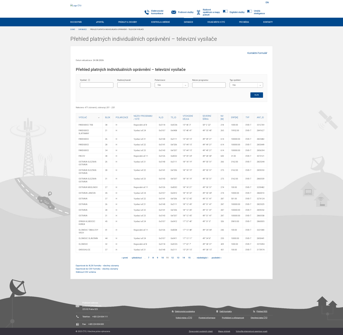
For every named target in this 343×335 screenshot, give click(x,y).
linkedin (253, 2)
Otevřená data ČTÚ (259, 318)
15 (189, 258)
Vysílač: (83, 80)
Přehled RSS (262, 311)
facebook (244, 2)
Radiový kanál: (124, 80)
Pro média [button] (244, 22)
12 (172, 258)
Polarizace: (160, 80)
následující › (202, 258)
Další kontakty (226, 311)
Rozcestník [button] (76, 22)
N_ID (161, 117)
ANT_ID (260, 117)
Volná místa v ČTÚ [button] (216, 22)
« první (125, 258)
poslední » (216, 258)
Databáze (83, 29)
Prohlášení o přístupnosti (233, 318)
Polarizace (122, 117)
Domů (72, 29)
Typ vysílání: (235, 80)
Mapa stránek (224, 331)
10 (162, 258)
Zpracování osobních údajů (201, 331)
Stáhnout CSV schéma (86, 272)
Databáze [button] (188, 22)
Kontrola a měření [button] (160, 22)
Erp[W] (234, 117)
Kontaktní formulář (257, 53)
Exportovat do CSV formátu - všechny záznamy (97, 269)
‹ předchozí (136, 258)
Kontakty (268, 22)
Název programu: (200, 80)
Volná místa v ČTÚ (184, 318)
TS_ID (173, 117)
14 (183, 258)
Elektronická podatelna (185, 311)
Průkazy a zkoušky (127, 22)
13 (178, 258)
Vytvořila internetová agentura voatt (251, 331)
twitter (249, 2)
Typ (247, 117)
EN (267, 2)
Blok (107, 117)
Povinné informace (207, 318)
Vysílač (83, 117)
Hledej (260, 2)
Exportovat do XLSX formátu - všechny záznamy (97, 265)
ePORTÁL (100, 22)
